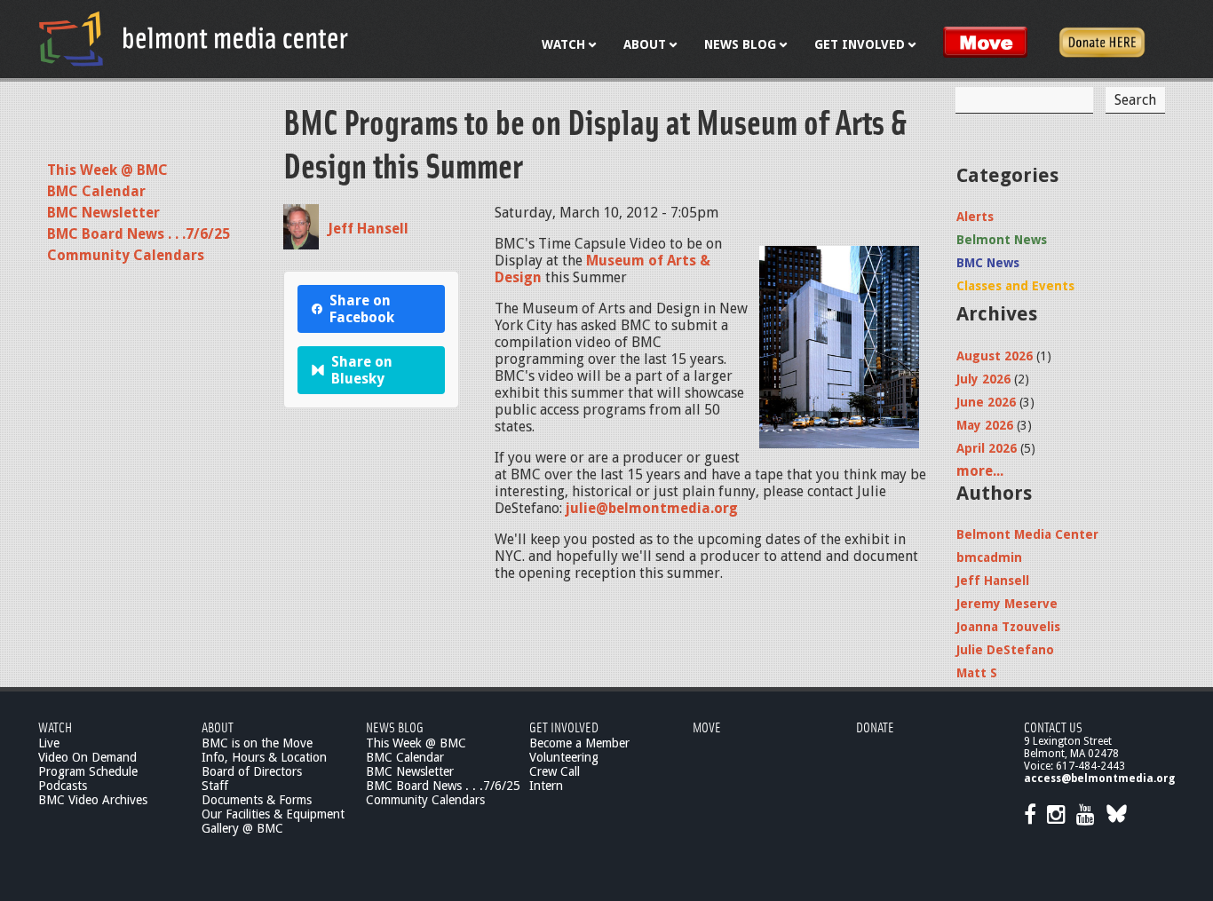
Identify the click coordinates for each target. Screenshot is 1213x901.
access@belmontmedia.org (1099, 778)
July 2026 (983, 379)
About (218, 726)
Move (707, 726)
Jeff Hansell (368, 228)
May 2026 (984, 425)
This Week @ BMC (107, 170)
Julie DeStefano (1005, 650)
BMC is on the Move (257, 743)
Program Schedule (88, 771)
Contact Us (1053, 726)
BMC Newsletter (103, 212)
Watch (55, 726)
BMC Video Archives (92, 800)
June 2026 (986, 402)
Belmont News (1001, 240)
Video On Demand (87, 757)
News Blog (395, 726)
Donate (875, 726)
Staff (215, 785)
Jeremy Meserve (1007, 604)
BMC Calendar (96, 191)
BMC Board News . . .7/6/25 (138, 233)
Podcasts (62, 785)
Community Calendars (125, 255)
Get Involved (564, 726)
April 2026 (986, 448)
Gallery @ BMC (242, 828)
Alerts (975, 216)
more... (979, 470)
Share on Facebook (361, 309)
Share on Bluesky (361, 370)
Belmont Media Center (1027, 534)
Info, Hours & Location (264, 757)
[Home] (193, 38)
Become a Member (579, 743)
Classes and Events (1015, 286)
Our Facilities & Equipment (273, 814)
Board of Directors (252, 771)
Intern (546, 785)
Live (48, 743)
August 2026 (994, 356)
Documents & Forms (257, 800)
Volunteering (564, 757)
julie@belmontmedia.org (652, 508)
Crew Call (554, 771)
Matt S (976, 673)
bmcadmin (989, 557)
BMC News (987, 263)
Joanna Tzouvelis (1008, 627)
